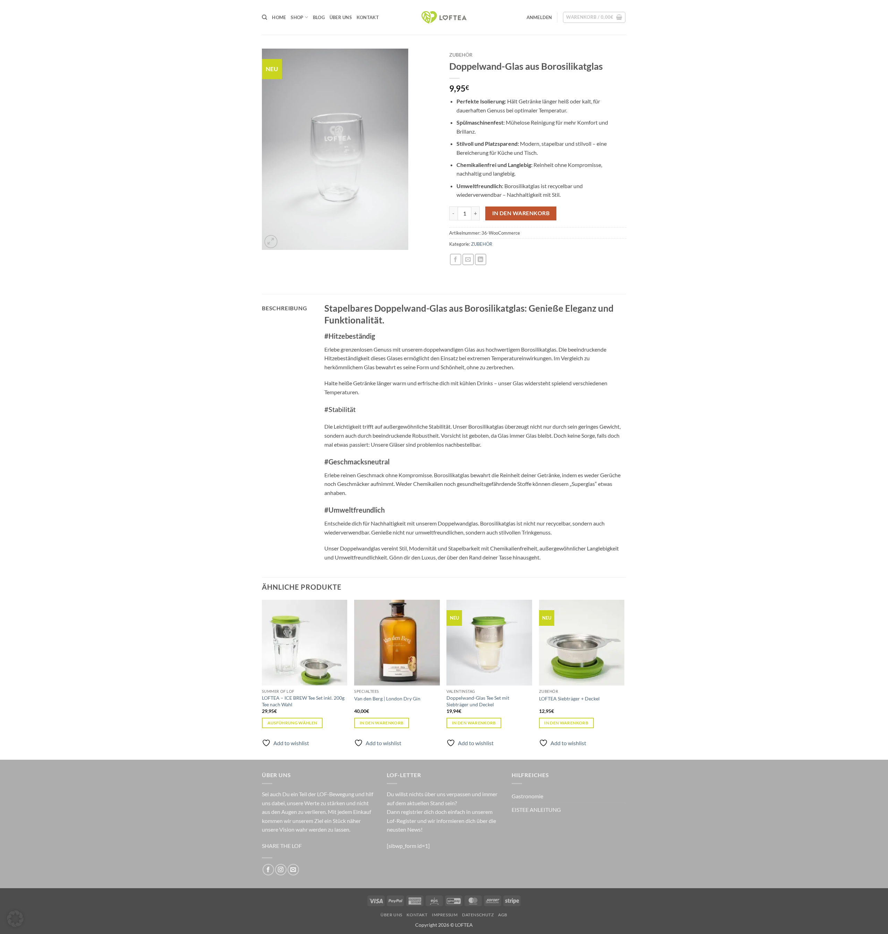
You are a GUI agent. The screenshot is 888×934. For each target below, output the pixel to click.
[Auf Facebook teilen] (455, 259)
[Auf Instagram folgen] (281, 869)
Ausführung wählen (292, 723)
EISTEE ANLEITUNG (536, 809)
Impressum (445, 914)
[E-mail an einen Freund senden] (468, 259)
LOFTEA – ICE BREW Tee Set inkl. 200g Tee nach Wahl (303, 701)
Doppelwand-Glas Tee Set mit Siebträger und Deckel (477, 701)
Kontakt (368, 17)
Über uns (341, 17)
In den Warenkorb (520, 213)
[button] (539, 17)
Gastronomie (527, 796)
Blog (319, 17)
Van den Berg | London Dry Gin (387, 698)
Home (279, 17)
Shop (297, 17)
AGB (502, 914)
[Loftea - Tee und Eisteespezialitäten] (444, 17)
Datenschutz (478, 914)
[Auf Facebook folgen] (268, 869)
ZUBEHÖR (460, 55)
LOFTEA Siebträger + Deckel (569, 698)
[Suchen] (264, 17)
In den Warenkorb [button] (382, 723)
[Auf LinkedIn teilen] (480, 259)
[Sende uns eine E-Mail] (293, 869)
